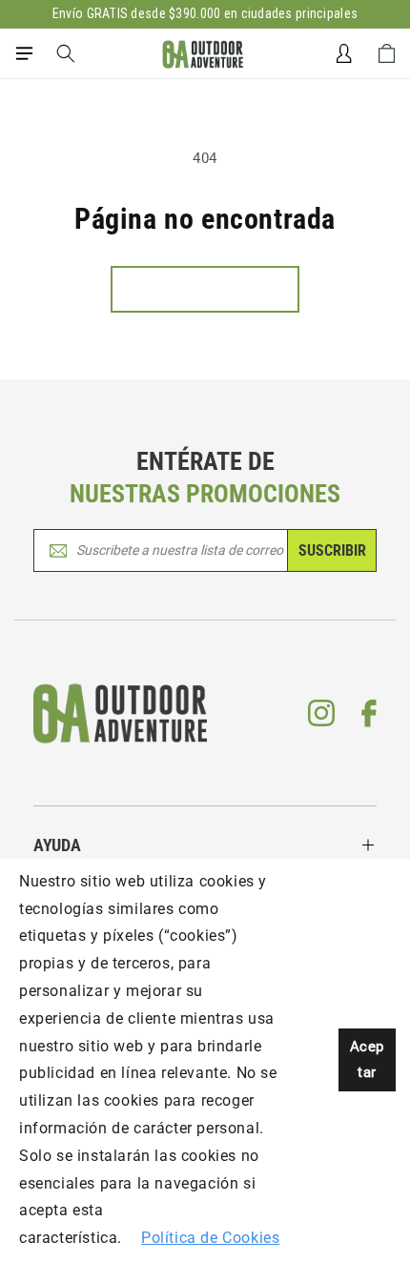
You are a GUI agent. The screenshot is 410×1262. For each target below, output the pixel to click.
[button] (24, 53)
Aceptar (367, 1059)
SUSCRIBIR (332, 550)
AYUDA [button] (57, 845)
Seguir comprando (205, 288)
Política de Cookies (210, 1238)
